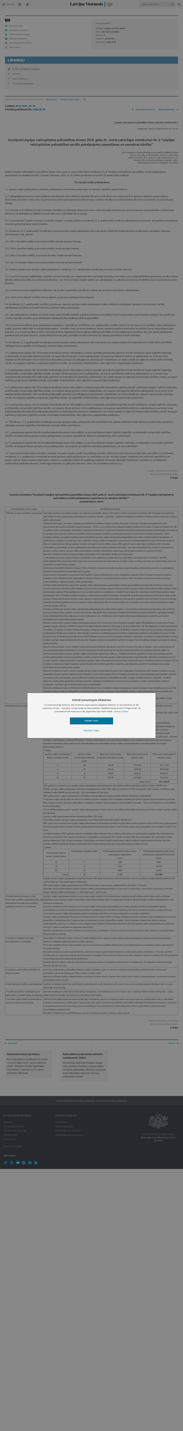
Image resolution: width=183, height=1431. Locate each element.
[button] (91, 730)
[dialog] (91, 715)
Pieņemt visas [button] (91, 720)
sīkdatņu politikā (121, 711)
